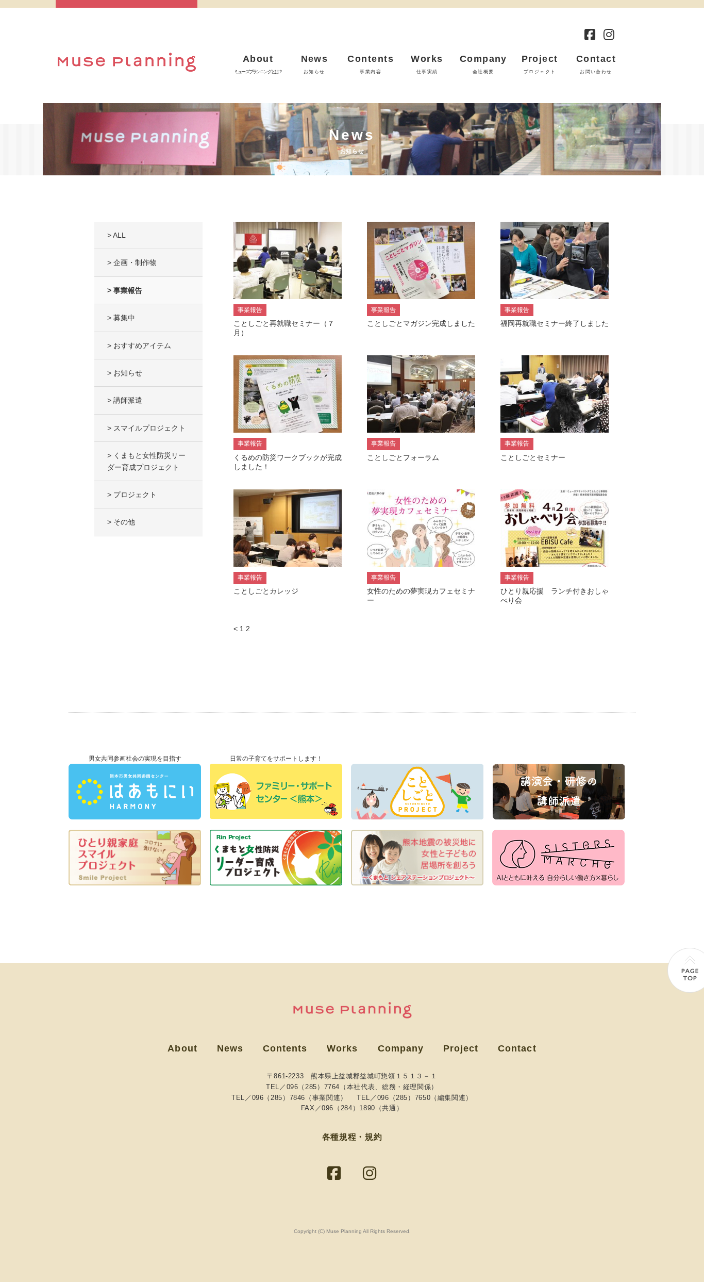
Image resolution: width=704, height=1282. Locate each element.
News (314, 64)
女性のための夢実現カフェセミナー (421, 595)
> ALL (116, 235)
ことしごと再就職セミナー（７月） (283, 328)
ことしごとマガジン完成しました (421, 323)
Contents (370, 64)
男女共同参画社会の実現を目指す (135, 758)
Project (540, 64)
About (258, 64)
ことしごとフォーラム (403, 457)
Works (427, 64)
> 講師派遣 (124, 400)
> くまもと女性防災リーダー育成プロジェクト (146, 461)
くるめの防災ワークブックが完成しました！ (287, 462)
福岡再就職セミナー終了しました (554, 323)
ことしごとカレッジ (265, 591)
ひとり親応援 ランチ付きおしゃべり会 (554, 595)
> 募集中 (121, 318)
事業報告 (250, 310)
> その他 (121, 522)
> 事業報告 (124, 290)
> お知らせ (124, 373)
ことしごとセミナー (532, 457)
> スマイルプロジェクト (146, 428)
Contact (596, 64)
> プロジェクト (132, 494)
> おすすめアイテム (139, 345)
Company (483, 64)
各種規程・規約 (352, 1136)
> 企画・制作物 (132, 262)
